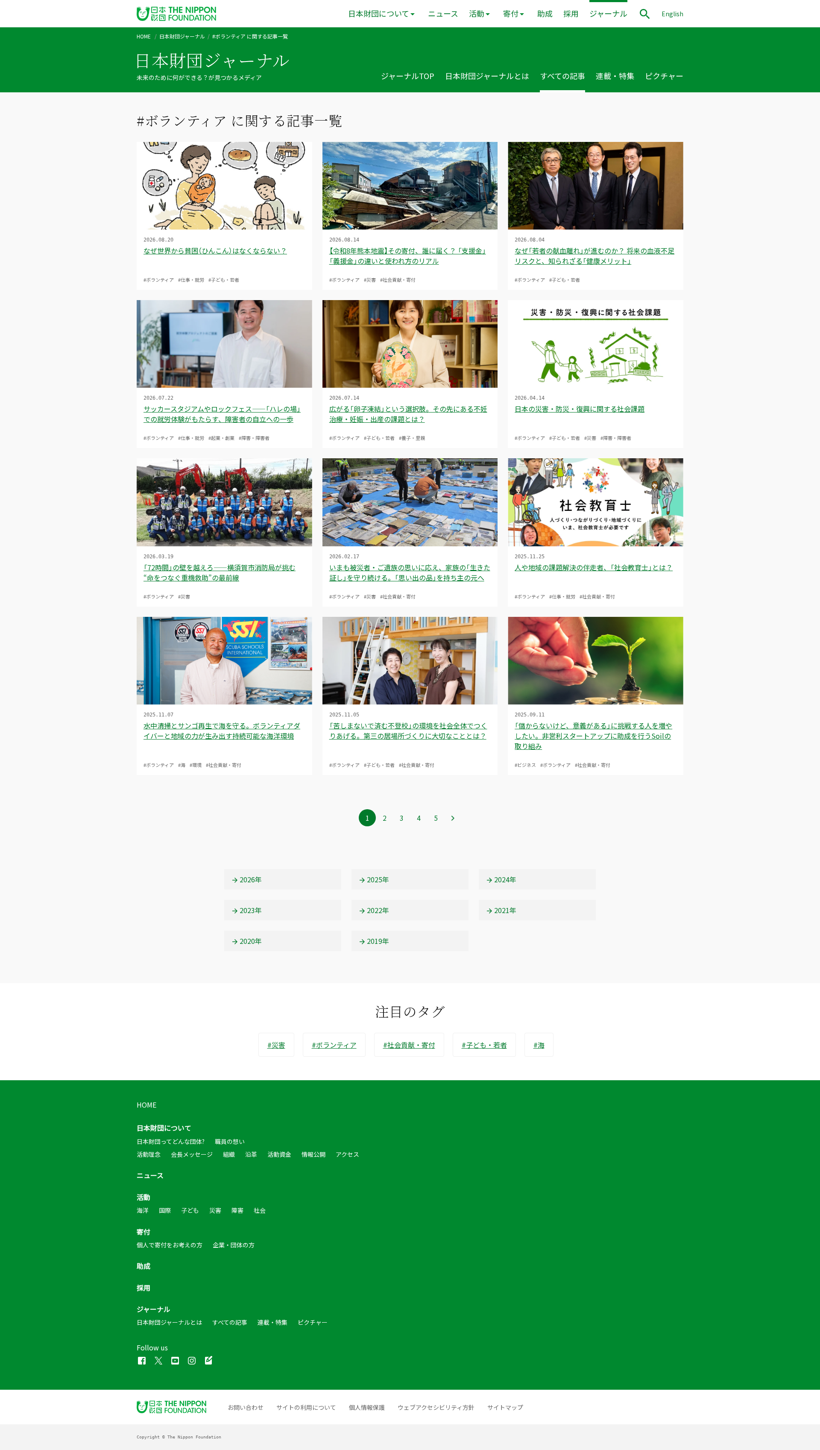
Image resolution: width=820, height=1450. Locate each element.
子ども (190, 1210)
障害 (237, 1210)
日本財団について (378, 13)
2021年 (505, 910)
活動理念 (149, 1154)
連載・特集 (615, 76)
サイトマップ (505, 1407)
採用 (571, 13)
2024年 (505, 879)
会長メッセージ (192, 1154)
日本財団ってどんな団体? (171, 1141)
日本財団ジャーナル (182, 36)
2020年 (251, 941)
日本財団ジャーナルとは (487, 76)
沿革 (251, 1154)
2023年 (251, 910)
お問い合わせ (246, 1407)
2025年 (378, 879)
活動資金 (279, 1154)
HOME (144, 36)
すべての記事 (562, 76)
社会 (260, 1210)
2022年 (378, 910)
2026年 (251, 879)
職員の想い (230, 1141)
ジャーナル (608, 13)
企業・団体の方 (234, 1245)
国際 (165, 1210)
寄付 (510, 13)
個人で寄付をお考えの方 (169, 1245)
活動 (476, 13)
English (672, 13)
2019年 (378, 941)
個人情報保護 (367, 1407)
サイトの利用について (306, 1407)
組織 (229, 1154)
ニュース (443, 13)
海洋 (143, 1210)
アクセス (347, 1154)
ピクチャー (664, 76)
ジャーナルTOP (407, 76)
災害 (215, 1210)
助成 (545, 13)
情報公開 (313, 1154)
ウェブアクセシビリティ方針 (436, 1407)
